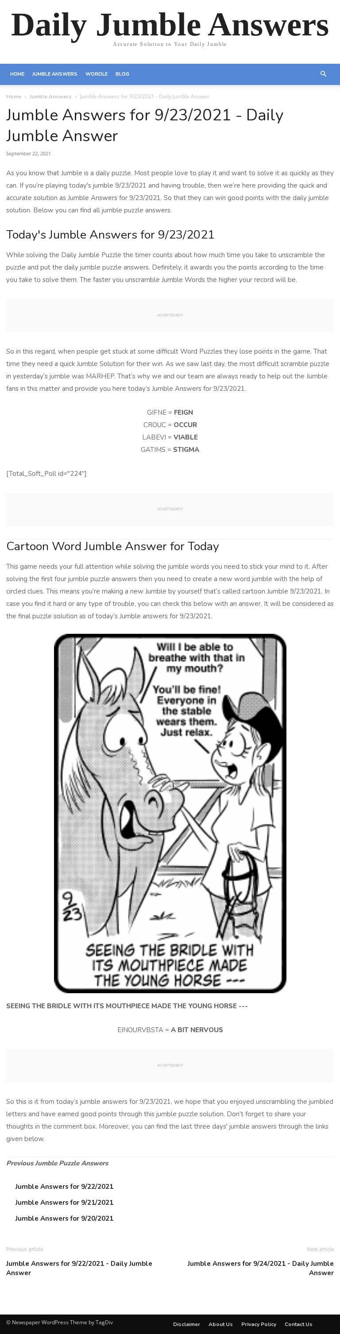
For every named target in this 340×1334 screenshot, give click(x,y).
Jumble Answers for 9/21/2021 (64, 1202)
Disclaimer (186, 1324)
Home (17, 74)
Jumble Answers (54, 74)
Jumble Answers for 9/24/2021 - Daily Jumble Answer (261, 1268)
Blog (122, 74)
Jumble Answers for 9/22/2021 (64, 1186)
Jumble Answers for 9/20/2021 (64, 1218)
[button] (323, 74)
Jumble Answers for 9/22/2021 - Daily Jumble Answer (79, 1268)
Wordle (96, 74)
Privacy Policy (258, 1324)
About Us (221, 1324)
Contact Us (299, 1324)
